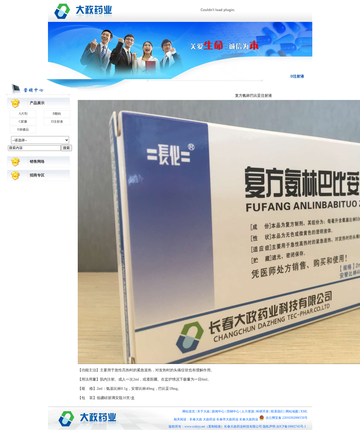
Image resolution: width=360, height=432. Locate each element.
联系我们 (277, 411)
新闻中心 (218, 411)
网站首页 (188, 411)
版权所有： (176, 426)
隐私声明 (269, 426)
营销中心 (233, 411)
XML (304, 411)
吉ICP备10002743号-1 (291, 426)
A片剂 (23, 114)
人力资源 (247, 411)
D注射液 (57, 121)
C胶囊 (23, 121)
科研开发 (262, 411)
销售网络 (37, 162)
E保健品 (23, 129)
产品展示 (37, 103)
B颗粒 (57, 114)
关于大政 (203, 411)
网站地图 (292, 411)
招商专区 (37, 175)
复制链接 (214, 426)
